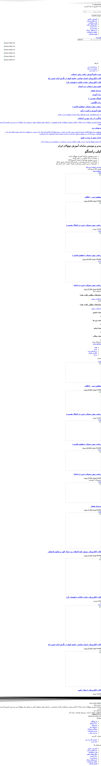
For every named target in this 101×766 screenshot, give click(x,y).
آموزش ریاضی (92, 748)
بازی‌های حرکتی (92, 750)
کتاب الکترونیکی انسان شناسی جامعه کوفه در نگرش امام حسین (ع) (74, 645)
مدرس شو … (92, 733)
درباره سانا (93, 723)
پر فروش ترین (92, 351)
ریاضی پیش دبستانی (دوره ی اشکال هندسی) (83, 225)
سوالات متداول (92, 729)
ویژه (95, 349)
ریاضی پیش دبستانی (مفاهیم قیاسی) (86, 255)
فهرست (98, 37)
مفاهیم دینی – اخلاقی (92, 197)
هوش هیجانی (93, 763)
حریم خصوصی (92, 731)
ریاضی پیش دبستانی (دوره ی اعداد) (87, 285)
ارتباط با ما (93, 727)
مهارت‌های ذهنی (92, 754)
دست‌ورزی (93, 758)
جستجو (80, 39)
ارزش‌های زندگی (91, 760)
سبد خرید (94, 741)
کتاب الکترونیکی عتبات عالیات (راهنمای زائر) (83, 597)
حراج (95, 355)
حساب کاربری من (91, 739)
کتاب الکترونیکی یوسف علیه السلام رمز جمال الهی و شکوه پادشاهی (74, 552)
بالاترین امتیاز (92, 353)
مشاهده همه (97, 171)
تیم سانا (94, 725)
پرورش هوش (96, 506)
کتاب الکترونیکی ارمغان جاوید (89, 690)
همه (95, 347)
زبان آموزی (93, 756)
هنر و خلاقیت (92, 752)
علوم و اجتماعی (92, 761)
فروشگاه (94, 721)
